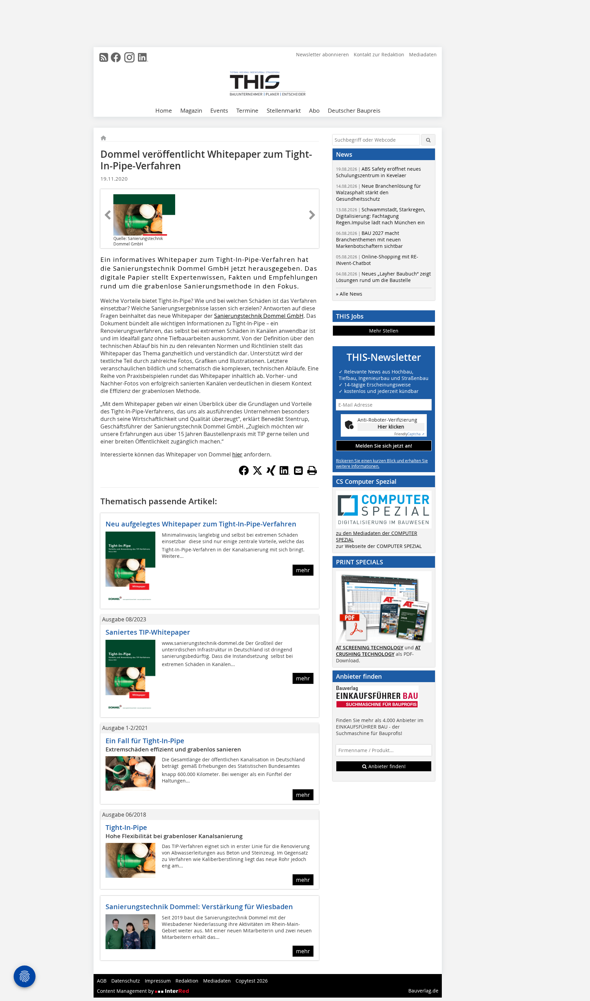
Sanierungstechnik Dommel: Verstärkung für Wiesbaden (199, 906)
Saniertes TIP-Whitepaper (148, 632)
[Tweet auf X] (257, 473)
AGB (102, 980)
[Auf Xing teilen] (271, 473)
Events (219, 110)
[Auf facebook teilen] (244, 473)
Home (163, 110)
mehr (303, 570)
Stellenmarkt (284, 110)
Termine (247, 110)
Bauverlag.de (423, 990)
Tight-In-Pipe (126, 827)
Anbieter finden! (386, 766)
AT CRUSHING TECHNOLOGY (378, 650)
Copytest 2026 (252, 980)
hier (237, 454)
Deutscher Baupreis (354, 110)
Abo (314, 110)
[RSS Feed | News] (104, 57)
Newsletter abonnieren (322, 54)
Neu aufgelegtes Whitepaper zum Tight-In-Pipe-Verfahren (201, 523)
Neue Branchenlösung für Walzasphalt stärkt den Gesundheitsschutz (378, 192)
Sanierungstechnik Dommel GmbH (259, 316)
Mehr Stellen (383, 330)
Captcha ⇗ (409, 434)
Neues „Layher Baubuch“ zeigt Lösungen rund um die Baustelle (383, 276)
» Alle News (349, 294)
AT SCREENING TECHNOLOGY (369, 647)
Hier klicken (391, 426)
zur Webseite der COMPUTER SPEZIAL (379, 546)
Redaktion (186, 980)
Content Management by (126, 991)
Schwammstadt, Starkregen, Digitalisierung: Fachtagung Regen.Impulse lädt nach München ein (380, 216)
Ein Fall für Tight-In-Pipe (145, 740)
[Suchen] (428, 140)
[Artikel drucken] (312, 470)
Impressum (158, 980)
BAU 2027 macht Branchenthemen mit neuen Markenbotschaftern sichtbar (369, 239)
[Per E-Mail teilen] (298, 470)
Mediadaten (423, 54)
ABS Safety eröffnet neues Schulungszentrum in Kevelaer (378, 172)
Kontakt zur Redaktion (379, 54)
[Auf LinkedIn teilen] (285, 473)
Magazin (191, 110)
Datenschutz (125, 980)
